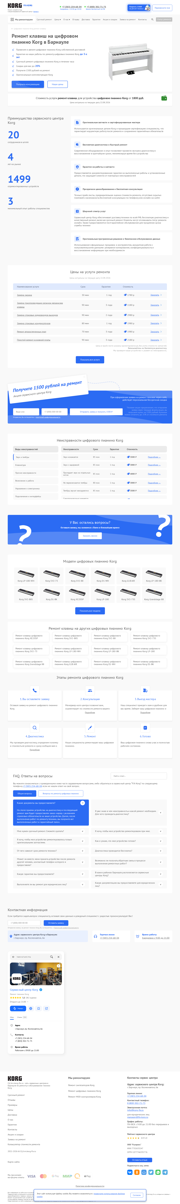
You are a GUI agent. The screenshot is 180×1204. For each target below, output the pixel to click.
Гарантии (96, 19)
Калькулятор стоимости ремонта (24, 1144)
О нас (65, 19)
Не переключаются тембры (75, 483)
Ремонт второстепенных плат (31, 331)
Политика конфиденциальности (90, 1186)
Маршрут (20, 1008)
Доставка (86, 19)
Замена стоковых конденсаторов (33, 323)
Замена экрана (24, 295)
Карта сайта (14, 1162)
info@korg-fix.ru (135, 1110)
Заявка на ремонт (128, 19)
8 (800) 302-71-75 (136, 1103)
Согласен (137, 1195)
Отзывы (75, 19)
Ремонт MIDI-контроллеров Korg (84, 1096)
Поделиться (129, 1172)
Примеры (12, 1105)
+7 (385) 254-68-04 (72, 6)
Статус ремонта (164, 19)
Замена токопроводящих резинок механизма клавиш (40, 305)
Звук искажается (70, 457)
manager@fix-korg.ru (137, 1117)
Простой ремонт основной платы (33, 339)
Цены (56, 19)
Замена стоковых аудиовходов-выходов (37, 315)
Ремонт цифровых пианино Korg (84, 1091)
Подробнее (90, 712)
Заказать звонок (90, 536)
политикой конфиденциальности (48, 417)
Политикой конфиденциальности (66, 928)
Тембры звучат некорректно (76, 490)
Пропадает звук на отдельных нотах (76, 473)
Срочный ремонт (44, 19)
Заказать (154, 294)
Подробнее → (154, 457)
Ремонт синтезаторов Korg (81, 1085)
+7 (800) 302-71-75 (96, 6)
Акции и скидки (110, 19)
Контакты (142, 19)
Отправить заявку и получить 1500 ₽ (96, 411)
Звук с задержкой (71, 465)
